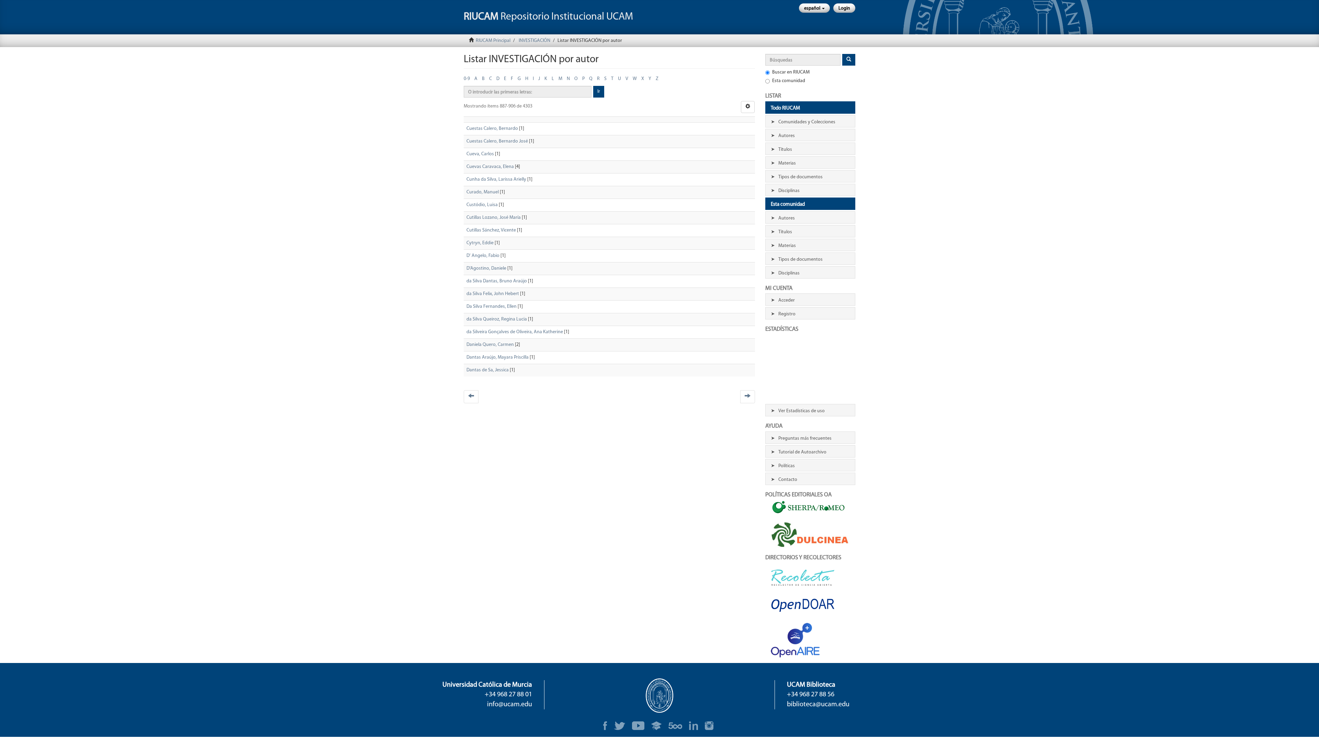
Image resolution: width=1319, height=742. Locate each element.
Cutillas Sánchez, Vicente (491, 230)
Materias (787, 163)
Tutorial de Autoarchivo (802, 452)
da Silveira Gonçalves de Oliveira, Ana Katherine (514, 332)
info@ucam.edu (509, 704)
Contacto (787, 479)
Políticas (786, 466)
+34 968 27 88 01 (508, 694)
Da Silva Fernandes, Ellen (491, 306)
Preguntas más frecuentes (805, 438)
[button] (814, 8)
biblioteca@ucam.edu (818, 704)
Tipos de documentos (800, 177)
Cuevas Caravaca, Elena (490, 166)
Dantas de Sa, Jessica (487, 370)
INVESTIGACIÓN (534, 40)
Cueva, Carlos (480, 154)
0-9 (467, 78)
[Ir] (848, 60)
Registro (787, 314)
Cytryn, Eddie (480, 243)
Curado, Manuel (482, 192)
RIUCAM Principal (493, 40)
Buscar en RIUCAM (791, 72)
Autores (786, 135)
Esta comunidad (788, 80)
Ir (598, 91)
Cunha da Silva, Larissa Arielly (496, 179)
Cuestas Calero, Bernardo (492, 128)
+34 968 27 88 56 (810, 694)
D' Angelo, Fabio (482, 255)
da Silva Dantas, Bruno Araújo (496, 281)
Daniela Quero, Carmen (490, 344)
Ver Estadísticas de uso (801, 411)
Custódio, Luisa (482, 204)
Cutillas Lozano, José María (493, 217)
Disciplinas (789, 190)
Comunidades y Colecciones (806, 122)
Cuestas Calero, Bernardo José (497, 141)
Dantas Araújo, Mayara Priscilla (497, 357)
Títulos (785, 149)
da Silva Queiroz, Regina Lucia (496, 319)
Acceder (786, 300)
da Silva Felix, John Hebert (492, 293)
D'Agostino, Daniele (486, 268)
